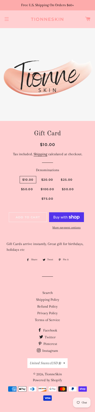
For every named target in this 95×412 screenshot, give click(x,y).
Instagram (50, 351)
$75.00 (47, 198)
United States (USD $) (45, 363)
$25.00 (66, 179)
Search (47, 293)
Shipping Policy (47, 299)
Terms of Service (47, 320)
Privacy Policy (47, 313)
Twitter (50, 337)
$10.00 (28, 179)
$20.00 (47, 179)
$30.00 (68, 189)
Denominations (47, 170)
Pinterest (50, 344)
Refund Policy (47, 306)
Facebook (49, 330)
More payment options (66, 227)
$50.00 (27, 189)
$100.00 (47, 189)
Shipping (40, 154)
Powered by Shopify (47, 380)
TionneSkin (47, 19)
